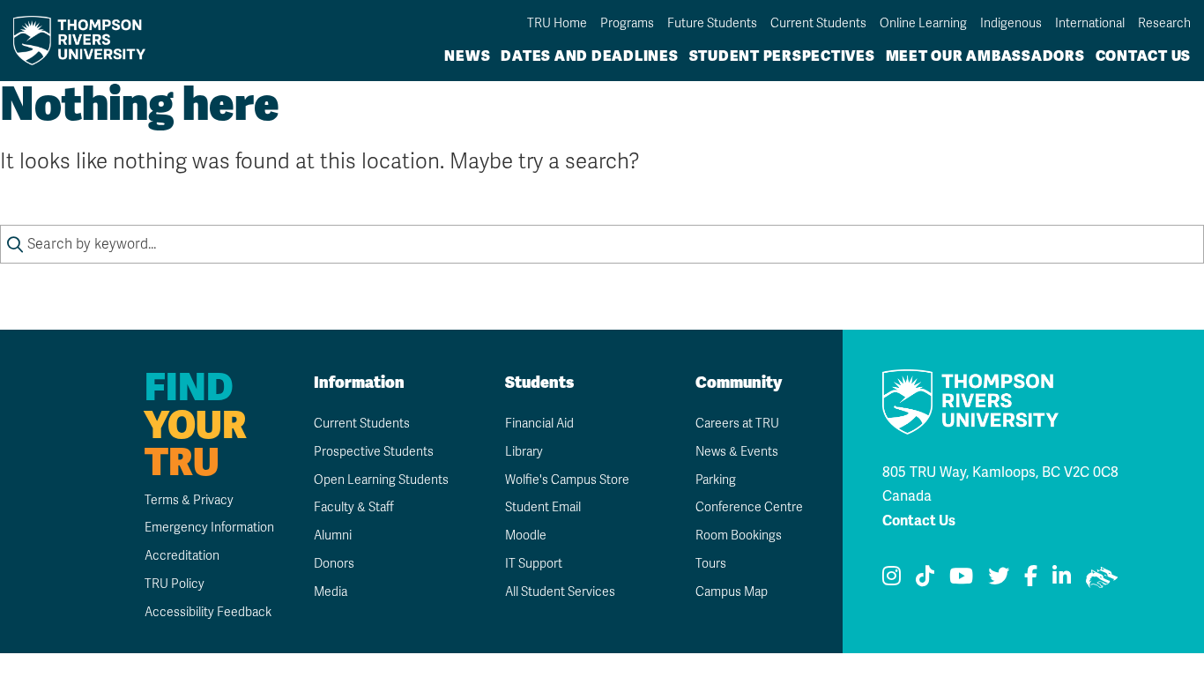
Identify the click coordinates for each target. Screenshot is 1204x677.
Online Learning (923, 23)
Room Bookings (738, 535)
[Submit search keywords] (15, 244)
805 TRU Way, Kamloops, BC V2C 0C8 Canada (1000, 484)
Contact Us (1144, 56)
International (1090, 23)
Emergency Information (209, 527)
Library (524, 451)
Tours (710, 563)
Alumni (333, 535)
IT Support (533, 563)
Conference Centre (749, 507)
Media (330, 591)
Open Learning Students (381, 479)
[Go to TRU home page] (84, 40)
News (467, 56)
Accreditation (182, 555)
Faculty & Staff (354, 507)
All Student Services (560, 591)
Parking (715, 479)
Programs (627, 23)
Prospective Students (374, 451)
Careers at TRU (737, 423)
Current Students (818, 23)
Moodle (525, 535)
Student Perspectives (782, 56)
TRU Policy (174, 584)
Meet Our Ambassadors (985, 56)
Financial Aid (539, 423)
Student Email (543, 507)
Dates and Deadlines (589, 56)
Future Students (712, 23)
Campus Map (731, 591)
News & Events (736, 451)
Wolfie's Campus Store (567, 479)
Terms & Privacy (189, 500)
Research (1164, 23)
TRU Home (557, 23)
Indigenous (1011, 23)
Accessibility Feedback (208, 612)
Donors (334, 563)
